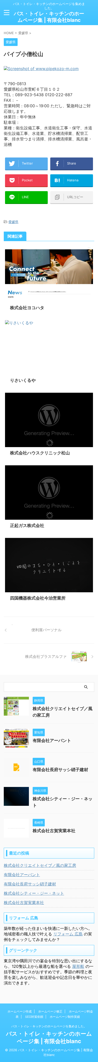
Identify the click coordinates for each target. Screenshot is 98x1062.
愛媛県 (13, 222)
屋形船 (78, 966)
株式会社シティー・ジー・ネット (34, 893)
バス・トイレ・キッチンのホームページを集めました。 (49, 1026)
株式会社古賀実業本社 (54, 830)
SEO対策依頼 (34, 1017)
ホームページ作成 (20, 1011)
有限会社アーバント (52, 740)
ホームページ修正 (50, 1011)
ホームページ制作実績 (65, 1017)
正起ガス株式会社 (27, 525)
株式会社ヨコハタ (27, 307)
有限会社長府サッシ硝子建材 (60, 769)
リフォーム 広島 (68, 933)
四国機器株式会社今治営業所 (38, 598)
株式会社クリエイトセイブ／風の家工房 (40, 865)
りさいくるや (23, 380)
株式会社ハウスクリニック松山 (40, 452)
